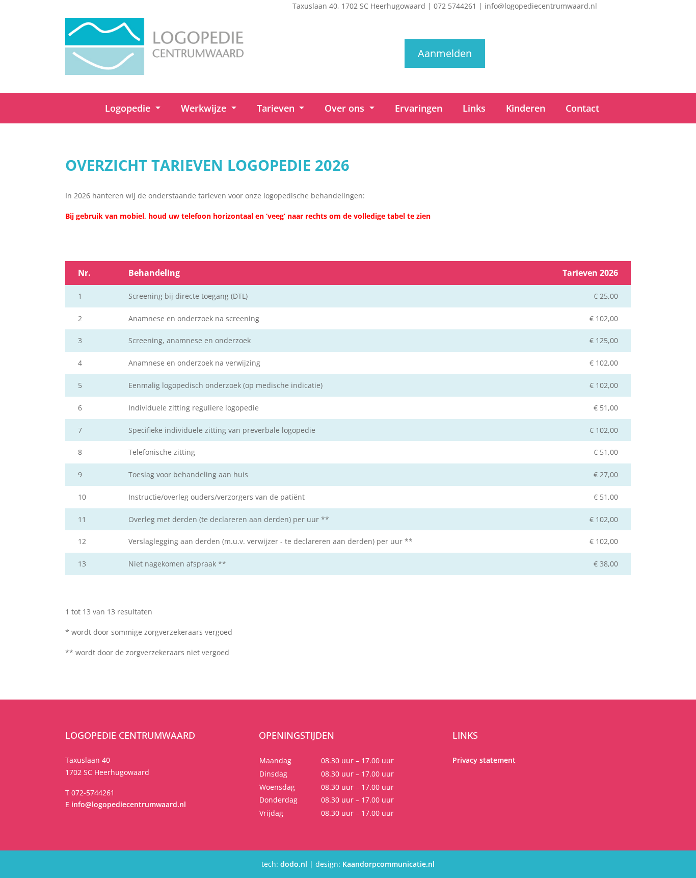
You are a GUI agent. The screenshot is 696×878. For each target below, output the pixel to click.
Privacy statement (484, 760)
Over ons (346, 108)
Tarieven (277, 108)
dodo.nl (293, 864)
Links (474, 108)
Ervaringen (418, 108)
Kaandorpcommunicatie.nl (388, 864)
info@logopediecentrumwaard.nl (541, 6)
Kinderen (525, 108)
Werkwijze (205, 108)
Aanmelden (445, 53)
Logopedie (129, 108)
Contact (582, 108)
